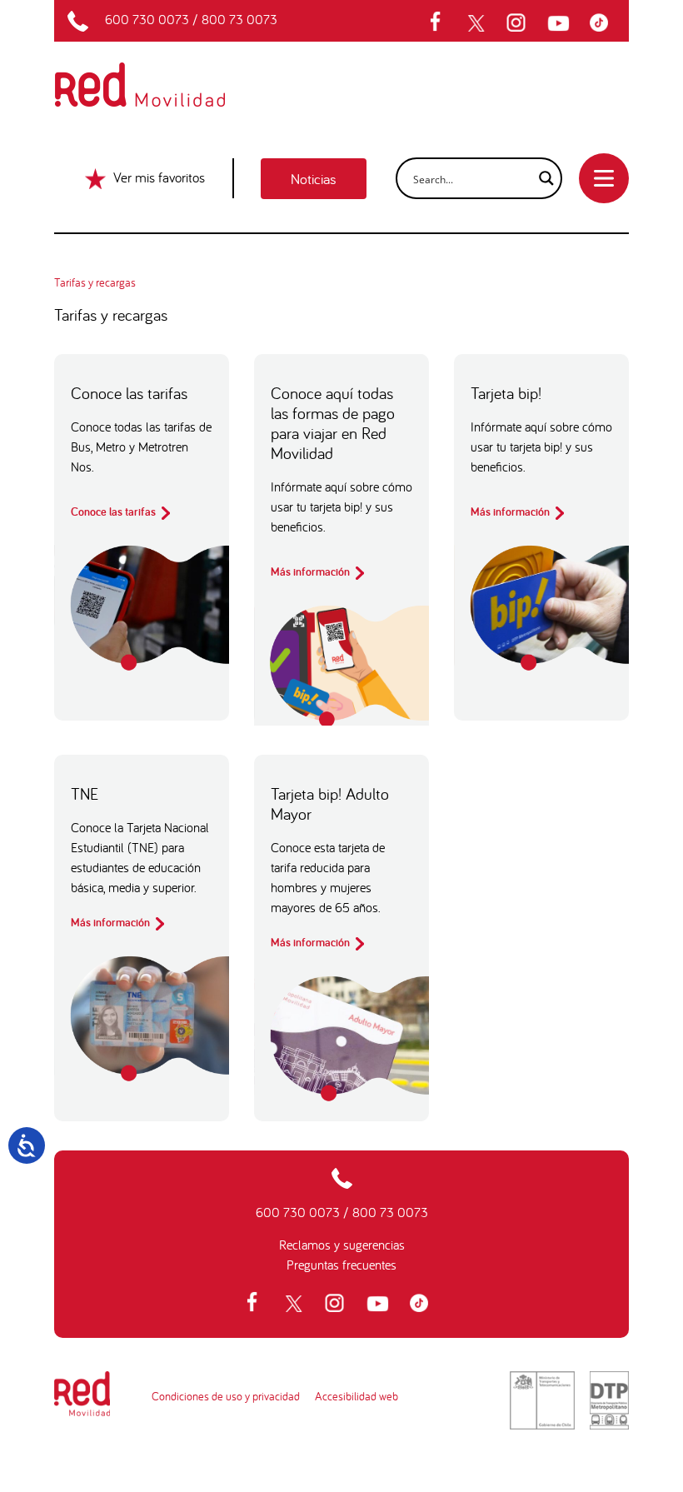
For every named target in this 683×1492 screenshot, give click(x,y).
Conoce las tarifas (114, 511)
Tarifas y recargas (95, 282)
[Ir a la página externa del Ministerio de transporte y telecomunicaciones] (542, 1400)
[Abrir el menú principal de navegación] (604, 178)
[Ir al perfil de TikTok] (603, 23)
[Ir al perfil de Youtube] (560, 23)
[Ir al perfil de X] (478, 23)
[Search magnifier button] (541, 178)
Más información (311, 571)
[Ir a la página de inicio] (159, 72)
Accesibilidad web (356, 1396)
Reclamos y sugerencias (342, 1244)
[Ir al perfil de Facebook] (440, 23)
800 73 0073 (239, 19)
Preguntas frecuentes (341, 1264)
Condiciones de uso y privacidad (226, 1396)
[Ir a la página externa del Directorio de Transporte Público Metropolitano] (609, 1400)
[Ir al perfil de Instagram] (518, 23)
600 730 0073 (147, 19)
